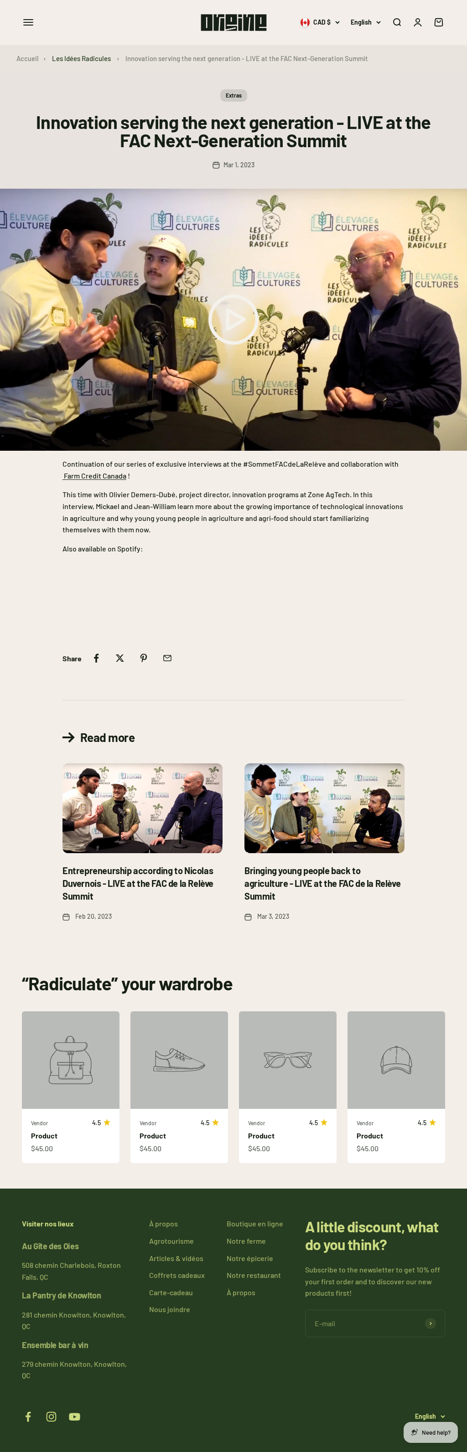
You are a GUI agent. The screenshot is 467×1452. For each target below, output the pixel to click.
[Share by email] (167, 658)
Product (44, 1135)
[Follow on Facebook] (28, 1417)
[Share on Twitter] (120, 658)
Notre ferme (246, 1240)
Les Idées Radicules (81, 58)
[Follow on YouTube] (74, 1417)
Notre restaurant (254, 1275)
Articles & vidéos (176, 1258)
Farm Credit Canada (95, 475)
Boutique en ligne (255, 1223)
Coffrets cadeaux (177, 1275)
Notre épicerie (250, 1258)
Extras (234, 95)
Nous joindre (169, 1309)
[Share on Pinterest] (144, 658)
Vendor (39, 1123)
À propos (163, 1223)
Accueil (27, 58)
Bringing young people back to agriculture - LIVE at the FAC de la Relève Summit (322, 883)
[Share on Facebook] (96, 658)
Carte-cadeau (171, 1292)
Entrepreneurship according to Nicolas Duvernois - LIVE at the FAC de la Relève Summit (137, 883)
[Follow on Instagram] (51, 1417)
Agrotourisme (171, 1240)
